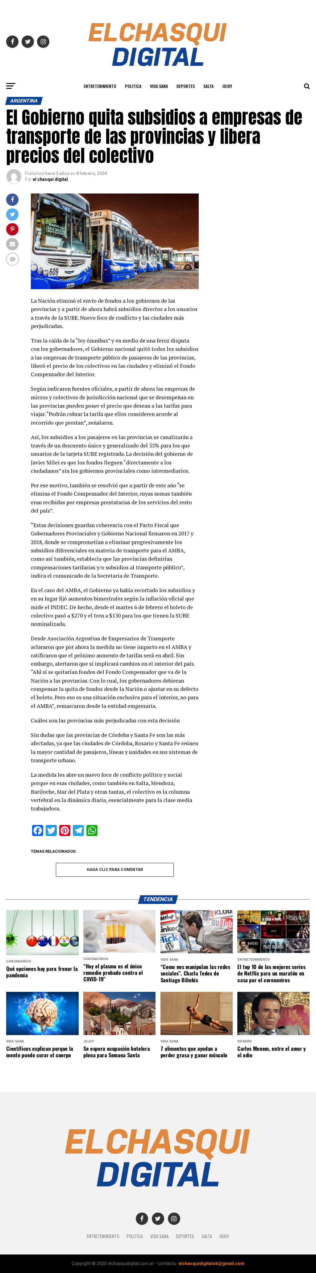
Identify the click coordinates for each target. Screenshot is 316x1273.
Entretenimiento (100, 86)
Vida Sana (159, 86)
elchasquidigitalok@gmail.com (211, 1263)
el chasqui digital (50, 179)
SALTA (208, 86)
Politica (133, 86)
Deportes (186, 86)
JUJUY (227, 86)
